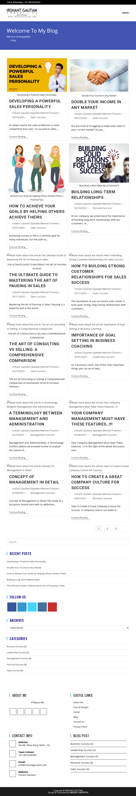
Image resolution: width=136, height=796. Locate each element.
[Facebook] (11, 607)
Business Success (102, 498)
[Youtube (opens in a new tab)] (121, 2)
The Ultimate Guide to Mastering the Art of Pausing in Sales (33, 280)
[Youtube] (52, 607)
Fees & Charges (80, 707)
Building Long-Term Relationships (23, 579)
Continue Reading (18, 136)
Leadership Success (104, 356)
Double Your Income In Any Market (24, 567)
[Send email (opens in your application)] (126, 2)
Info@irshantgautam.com (32, 765)
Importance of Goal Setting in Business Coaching (93, 341)
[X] (32, 607)
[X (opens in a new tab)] (98, 2)
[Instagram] (42, 607)
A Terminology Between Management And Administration (36, 418)
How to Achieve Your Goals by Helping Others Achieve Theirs (37, 212)
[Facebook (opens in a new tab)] (104, 2)
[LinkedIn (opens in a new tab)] (116, 2)
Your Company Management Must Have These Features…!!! (98, 418)
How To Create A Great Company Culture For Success (96, 482)
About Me (78, 702)
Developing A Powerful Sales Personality (26, 561)
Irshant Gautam (27, 774)
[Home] (7, 40)
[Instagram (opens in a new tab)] (110, 2)
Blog (14, 40)
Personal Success (102, 208)
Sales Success (38, 117)
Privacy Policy (80, 726)
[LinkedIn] (22, 607)
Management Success (43, 434)
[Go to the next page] (124, 528)
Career (76, 711)
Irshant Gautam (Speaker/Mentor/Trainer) (35, 112)
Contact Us (78, 721)
